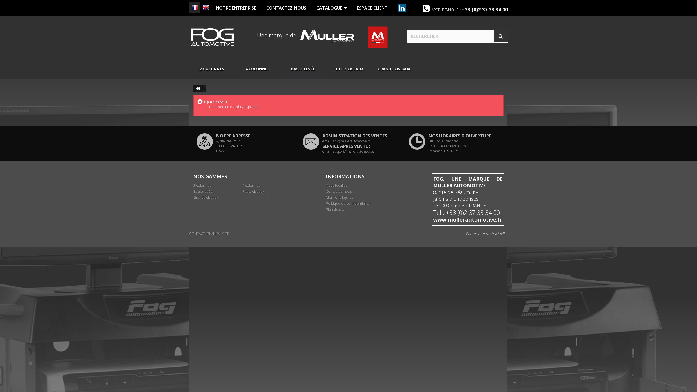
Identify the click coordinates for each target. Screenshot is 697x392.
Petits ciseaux (348, 68)
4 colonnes (257, 68)
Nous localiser (337, 185)
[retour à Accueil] (198, 88)
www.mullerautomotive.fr (467, 219)
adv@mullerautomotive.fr (351, 141)
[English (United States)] (205, 7)
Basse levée (303, 68)
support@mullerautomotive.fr (354, 151)
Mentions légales (339, 197)
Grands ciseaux (394, 68)
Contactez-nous (339, 191)
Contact (197, 233)
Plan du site (335, 209)
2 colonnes (212, 68)
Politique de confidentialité (348, 203)
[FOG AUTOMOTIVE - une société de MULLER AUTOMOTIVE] (212, 37)
